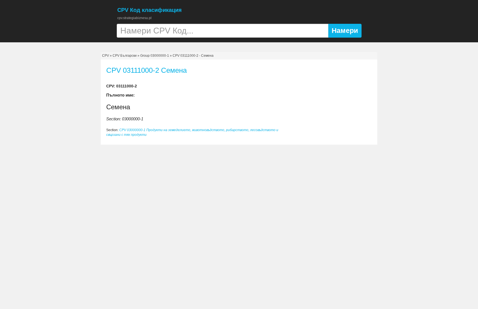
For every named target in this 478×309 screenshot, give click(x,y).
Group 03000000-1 (154, 56)
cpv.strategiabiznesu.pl (134, 18)
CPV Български (125, 56)
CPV (106, 56)
